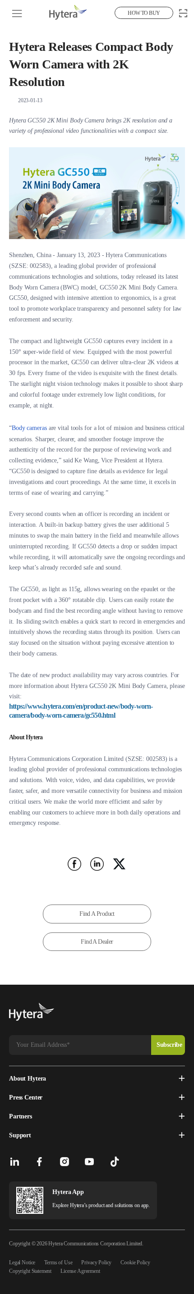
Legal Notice (22, 1262)
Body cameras (29, 428)
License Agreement (80, 1271)
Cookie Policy (135, 1262)
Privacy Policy (96, 1262)
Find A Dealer (97, 941)
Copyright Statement (30, 1271)
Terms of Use (58, 1262)
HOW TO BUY (144, 13)
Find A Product (97, 913)
